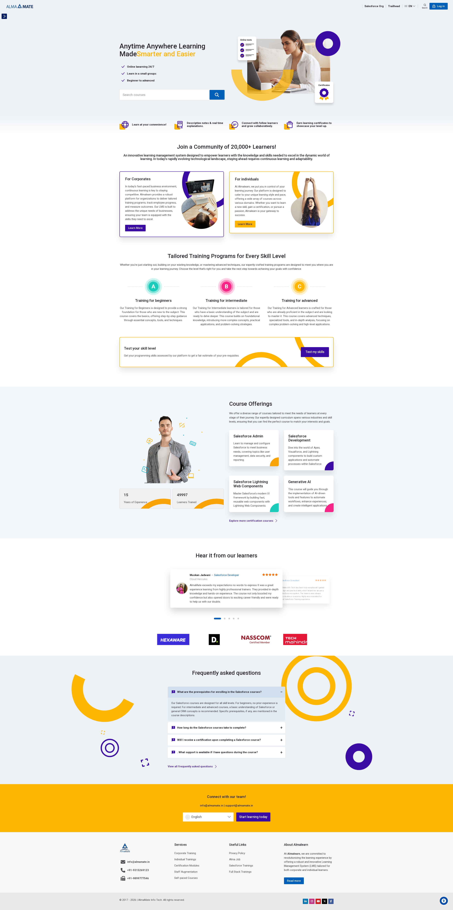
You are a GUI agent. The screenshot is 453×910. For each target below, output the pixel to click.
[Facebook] (331, 901)
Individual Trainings (185, 859)
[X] (324, 901)
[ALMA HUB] (19, 6)
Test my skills (314, 352)
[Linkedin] (305, 901)
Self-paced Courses (186, 878)
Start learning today (253, 817)
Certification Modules (186, 865)
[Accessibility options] (443, 900)
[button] (217, 618)
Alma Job (234, 859)
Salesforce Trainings (241, 865)
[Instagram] (311, 901)
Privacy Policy (237, 853)
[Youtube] (318, 901)
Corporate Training (185, 853)
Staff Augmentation (185, 871)
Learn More (135, 228)
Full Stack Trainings (240, 871)
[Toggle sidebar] (4, 16)
